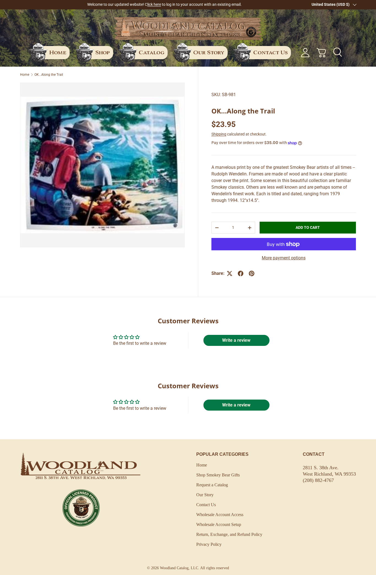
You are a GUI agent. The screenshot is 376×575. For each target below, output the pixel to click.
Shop (102, 52)
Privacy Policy (209, 544)
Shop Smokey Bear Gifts (218, 475)
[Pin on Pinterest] (251, 273)
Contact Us (270, 52)
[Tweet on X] (229, 273)
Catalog (151, 52)
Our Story (208, 52)
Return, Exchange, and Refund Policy (229, 534)
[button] (321, 52)
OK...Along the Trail (48, 74)
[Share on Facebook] (240, 273)
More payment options (284, 258)
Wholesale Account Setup (218, 524)
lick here (154, 4)
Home (57, 52)
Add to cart (308, 227)
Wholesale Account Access (219, 514)
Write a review (236, 340)
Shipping (218, 134)
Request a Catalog (212, 484)
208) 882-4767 (319, 480)
